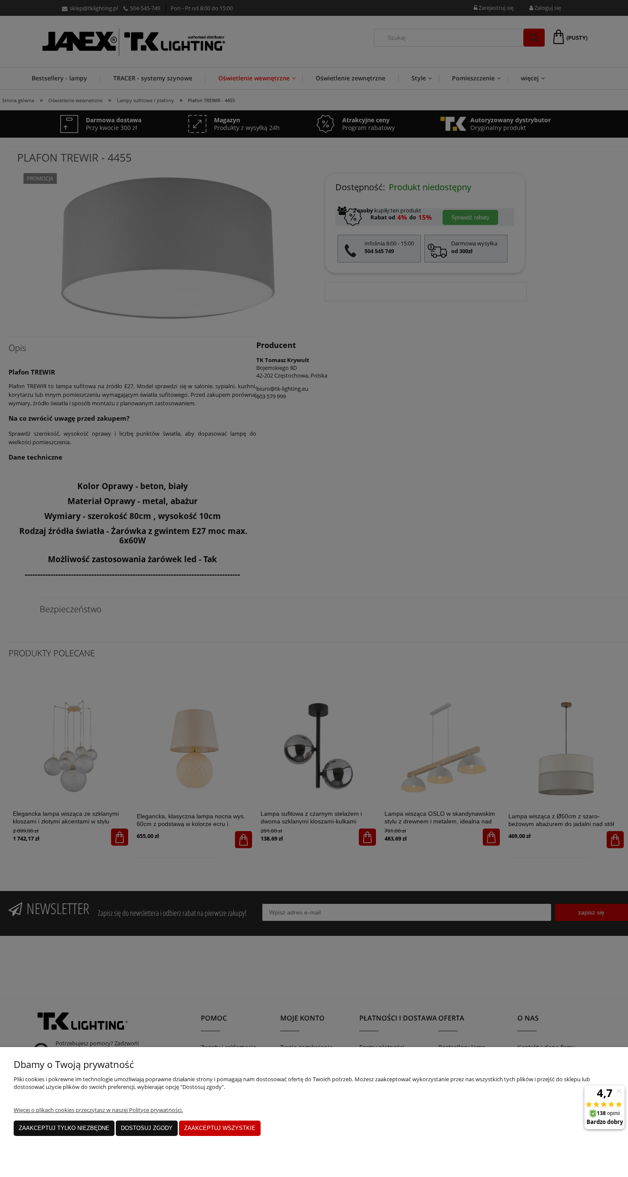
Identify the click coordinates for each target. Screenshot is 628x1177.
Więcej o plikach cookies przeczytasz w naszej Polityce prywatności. (98, 1110)
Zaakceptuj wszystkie (219, 1128)
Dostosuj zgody (147, 1128)
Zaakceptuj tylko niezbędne (64, 1128)
